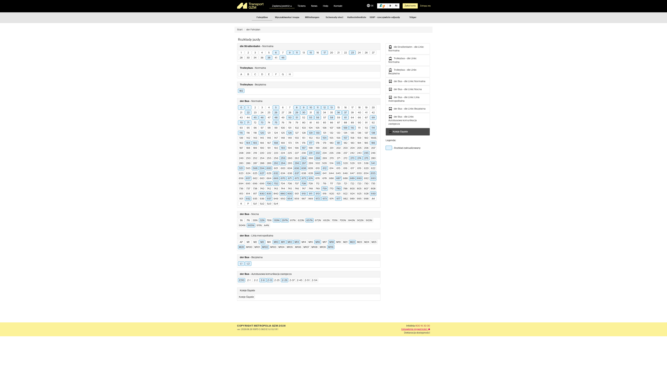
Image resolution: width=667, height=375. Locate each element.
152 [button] (311, 138)
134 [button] (345, 133)
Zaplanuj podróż (281, 6)
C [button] (255, 74)
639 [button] (310, 173)
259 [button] (283, 158)
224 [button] (283, 153)
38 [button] (268, 58)
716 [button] (324, 183)
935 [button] (255, 199)
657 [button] (248, 178)
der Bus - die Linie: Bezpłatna (409, 109)
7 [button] (282, 53)
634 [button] (283, 173)
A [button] (241, 74)
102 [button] (297, 128)
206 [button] (366, 148)
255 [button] (269, 158)
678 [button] (324, 178)
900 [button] (289, 194)
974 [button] (332, 199)
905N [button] (251, 225)
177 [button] (310, 143)
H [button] (290, 74)
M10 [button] (276, 242)
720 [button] (338, 183)
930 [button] (373, 194)
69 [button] (373, 117)
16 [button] (317, 53)
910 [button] (304, 194)
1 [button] (241, 53)
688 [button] (345, 178)
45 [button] (255, 117)
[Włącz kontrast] (390, 6)
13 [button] (304, 53)
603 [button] (283, 168)
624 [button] (248, 173)
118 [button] (255, 133)
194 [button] (290, 148)
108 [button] (338, 128)
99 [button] (276, 128)
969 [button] (310, 199)
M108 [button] (314, 247)
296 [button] (297, 163)
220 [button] (262, 153)
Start (240, 29)
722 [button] (352, 183)
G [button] (283, 74)
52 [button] (303, 117)
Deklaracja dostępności (417, 333)
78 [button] (290, 123)
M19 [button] (338, 242)
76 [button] (283, 123)
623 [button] (241, 173)
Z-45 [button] (299, 280)
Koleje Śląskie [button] (246, 297)
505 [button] (324, 163)
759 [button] (324, 189)
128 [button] (304, 133)
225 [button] (290, 153)
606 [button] (296, 168)
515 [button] (338, 163)
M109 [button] (323, 247)
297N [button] (285, 220)
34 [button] (255, 58)
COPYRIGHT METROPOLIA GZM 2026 (261, 326)
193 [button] (283, 148)
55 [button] (310, 117)
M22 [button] (352, 242)
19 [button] (366, 107)
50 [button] (289, 117)
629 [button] (269, 173)
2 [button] (248, 53)
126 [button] (290, 133)
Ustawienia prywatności (414, 329)
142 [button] (248, 138)
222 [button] (269, 153)
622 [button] (373, 168)
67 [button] (366, 117)
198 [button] (311, 148)
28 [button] (241, 58)
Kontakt (338, 6)
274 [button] (359, 158)
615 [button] (338, 168)
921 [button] (338, 194)
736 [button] (241, 189)
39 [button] (352, 112)
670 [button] (283, 178)
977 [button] (338, 199)
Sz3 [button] (269, 204)
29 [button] (296, 112)
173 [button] (290, 143)
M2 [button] (255, 242)
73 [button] (262, 123)
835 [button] (269, 194)
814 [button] (248, 194)
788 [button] (345, 189)
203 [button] (345, 148)
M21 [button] (345, 242)
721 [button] (345, 183)
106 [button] (325, 128)
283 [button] (241, 163)
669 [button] (276, 178)
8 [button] (297, 107)
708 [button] (304, 183)
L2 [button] (248, 263)
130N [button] (276, 220)
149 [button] (290, 138)
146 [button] (269, 138)
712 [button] (317, 183)
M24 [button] (366, 242)
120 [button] (262, 133)
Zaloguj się (425, 6)
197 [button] (304, 148)
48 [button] (276, 117)
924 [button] (352, 194)
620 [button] (366, 168)
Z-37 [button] (292, 280)
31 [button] (311, 112)
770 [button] (332, 189)
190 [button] (262, 148)
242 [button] (352, 153)
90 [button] (359, 123)
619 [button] (359, 168)
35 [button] (331, 112)
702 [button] (276, 183)
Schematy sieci (334, 17)
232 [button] (318, 153)
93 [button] (241, 128)
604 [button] (289, 168)
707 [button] (297, 183)
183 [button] (352, 143)
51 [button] (297, 117)
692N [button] (326, 220)
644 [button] (331, 173)
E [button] (269, 74)
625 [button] (255, 173)
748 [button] (311, 189)
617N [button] (293, 220)
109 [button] (345, 128)
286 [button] (248, 163)
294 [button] (283, 163)
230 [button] (304, 153)
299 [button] (310, 163)
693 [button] (373, 178)
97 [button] (262, 128)
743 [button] (276, 189)
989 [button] (352, 199)
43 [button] (241, 117)
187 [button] (241, 148)
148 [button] (283, 138)
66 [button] (359, 117)
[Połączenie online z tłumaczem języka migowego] (382, 6)
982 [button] (345, 199)
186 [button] (373, 143)
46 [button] (283, 58)
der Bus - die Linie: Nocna (407, 89)
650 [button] (359, 173)
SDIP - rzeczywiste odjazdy (385, 17)
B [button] (248, 74)
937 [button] (269, 199)
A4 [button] (373, 199)
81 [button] (311, 123)
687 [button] (338, 178)
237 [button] (345, 153)
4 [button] (262, 53)
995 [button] (359, 199)
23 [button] (352, 53)
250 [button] (248, 158)
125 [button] (283, 133)
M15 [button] (310, 242)
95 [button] (248, 128)
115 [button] (241, 133)
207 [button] (373, 148)
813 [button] (241, 194)
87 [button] (338, 123)
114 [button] (373, 128)
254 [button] (262, 158)
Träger (412, 17)
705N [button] (343, 220)
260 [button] (290, 158)
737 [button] (248, 189)
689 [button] (352, 178)
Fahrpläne (262, 17)
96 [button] (255, 128)
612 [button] (325, 168)
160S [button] (373, 138)
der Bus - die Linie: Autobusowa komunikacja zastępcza (402, 120)
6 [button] (276, 53)
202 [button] (338, 148)
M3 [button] (262, 242)
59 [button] (338, 117)
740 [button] (262, 189)
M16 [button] (317, 242)
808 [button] (373, 189)
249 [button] (241, 158)
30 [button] (248, 58)
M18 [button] (331, 242)
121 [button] (269, 133)
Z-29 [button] (284, 280)
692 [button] (366, 178)
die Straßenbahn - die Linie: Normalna (406, 49)
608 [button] (303, 168)
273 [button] (352, 158)
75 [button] (276, 123)
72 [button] (255, 123)
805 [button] (359, 189)
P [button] (248, 204)
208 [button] (241, 153)
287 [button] (255, 163)
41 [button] (276, 58)
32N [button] (262, 220)
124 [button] (276, 133)
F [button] (276, 74)
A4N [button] (266, 225)
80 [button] (303, 123)
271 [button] (338, 158)
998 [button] (366, 199)
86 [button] (331, 123)
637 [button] (297, 173)
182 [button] (345, 143)
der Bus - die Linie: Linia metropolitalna (403, 99)
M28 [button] (241, 247)
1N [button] (241, 220)
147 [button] (276, 138)
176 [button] (304, 143)
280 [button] (373, 158)
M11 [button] (283, 242)
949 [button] (276, 199)
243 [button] (359, 153)
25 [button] (268, 112)
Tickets (302, 6)
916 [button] (325, 194)
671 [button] (290, 178)
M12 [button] (290, 242)
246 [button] (373, 153)
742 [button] (269, 189)
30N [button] (255, 220)
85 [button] (324, 123)
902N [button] (360, 220)
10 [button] (311, 107)
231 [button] (310, 153)
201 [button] (332, 148)
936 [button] (262, 199)
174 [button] (297, 143)
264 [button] (304, 158)
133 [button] (338, 133)
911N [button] (259, 225)
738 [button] (255, 189)
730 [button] (366, 183)
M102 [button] (265, 247)
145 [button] (262, 138)
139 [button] (241, 138)
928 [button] (366, 194)
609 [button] (310, 168)
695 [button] (248, 183)
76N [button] (269, 220)
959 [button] (296, 199)
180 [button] (332, 143)
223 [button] (276, 153)
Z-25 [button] (277, 280)
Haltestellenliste (356, 17)
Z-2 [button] (256, 280)
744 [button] (283, 189)
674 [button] (311, 178)
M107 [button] (306, 247)
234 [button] (324, 153)
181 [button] (338, 143)
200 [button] (324, 148)
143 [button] (255, 138)
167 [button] (269, 143)
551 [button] (241, 168)
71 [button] (248, 123)
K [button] (241, 204)
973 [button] (325, 199)
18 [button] (359, 107)
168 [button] (276, 143)
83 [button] (317, 123)
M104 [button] (281, 247)
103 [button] (304, 128)
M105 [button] (290, 247)
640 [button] (317, 173)
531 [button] (359, 163)
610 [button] (318, 168)
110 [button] (352, 128)
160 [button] (366, 138)
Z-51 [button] (307, 280)
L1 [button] (241, 263)
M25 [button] (374, 242)
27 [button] (373, 53)
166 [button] (262, 143)
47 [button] (269, 117)
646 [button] (345, 173)
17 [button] (325, 53)
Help (325, 6)
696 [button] (255, 183)
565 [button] (248, 168)
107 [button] (331, 128)
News (314, 6)
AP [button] (241, 242)
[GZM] (251, 6)
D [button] (262, 74)
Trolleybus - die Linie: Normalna (402, 60)
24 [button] (359, 53)
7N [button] (248, 220)
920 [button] (331, 194)
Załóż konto (410, 6)
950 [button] (283, 199)
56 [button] (317, 117)
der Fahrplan (253, 29)
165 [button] (255, 143)
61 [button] (345, 117)
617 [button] (352, 168)
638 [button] (304, 173)
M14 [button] (304, 242)
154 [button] (325, 138)
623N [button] (301, 220)
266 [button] (310, 158)
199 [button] (318, 148)
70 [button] (241, 123)
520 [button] (345, 163)
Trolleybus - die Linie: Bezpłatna (402, 72)
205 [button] (359, 148)
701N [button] (334, 220)
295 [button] (290, 163)
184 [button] (359, 143)
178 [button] (317, 143)
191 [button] (269, 148)
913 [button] (318, 194)
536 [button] (366, 163)
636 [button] (290, 173)
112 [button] (366, 128)
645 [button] (338, 173)
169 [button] (283, 143)
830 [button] (262, 194)
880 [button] (283, 194)
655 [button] (373, 173)
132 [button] (331, 133)
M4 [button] (269, 242)
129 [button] (311, 133)
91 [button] (366, 123)
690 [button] (359, 178)
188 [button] (248, 148)
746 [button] (297, 189)
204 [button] (352, 148)
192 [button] (276, 148)
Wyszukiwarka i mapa (287, 17)
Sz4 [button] (276, 204)
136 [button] (359, 133)
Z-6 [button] (263, 280)
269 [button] (324, 158)
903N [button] (369, 220)
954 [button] (289, 199)
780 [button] (338, 189)
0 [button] (241, 107)
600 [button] (269, 168)
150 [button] (297, 138)
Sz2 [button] (262, 204)
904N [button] (242, 225)
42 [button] (373, 112)
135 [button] (352, 133)
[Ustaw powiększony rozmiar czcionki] (396, 6)
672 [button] (297, 178)
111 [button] (359, 128)
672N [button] (318, 220)
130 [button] (318, 133)
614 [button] (332, 168)
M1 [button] (248, 242)
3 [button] (255, 53)
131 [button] (324, 133)
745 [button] (290, 189)
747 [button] (304, 189)
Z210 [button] (241, 280)
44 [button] (248, 117)
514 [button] (332, 163)
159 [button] (359, 138)
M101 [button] (257, 247)
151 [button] (303, 138)
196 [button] (297, 148)
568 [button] (255, 168)
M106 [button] (298, 247)
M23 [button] (359, 242)
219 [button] (255, 153)
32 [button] (317, 112)
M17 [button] (325, 242)
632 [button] (276, 173)
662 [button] (255, 178)
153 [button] (318, 138)
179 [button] (324, 143)
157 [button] (345, 138)
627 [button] (262, 173)
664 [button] (269, 178)
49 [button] (283, 117)
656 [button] (241, 178)
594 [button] (262, 168)
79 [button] (296, 123)
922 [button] (345, 194)
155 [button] (332, 138)
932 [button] (248, 199)
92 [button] (373, 123)
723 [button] (359, 183)
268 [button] (317, 158)
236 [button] (338, 153)
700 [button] (269, 183)
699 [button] (262, 183)
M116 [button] (331, 247)
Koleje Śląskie (400, 132)
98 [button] (269, 128)
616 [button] (345, 168)
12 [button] (324, 107)
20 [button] (331, 53)
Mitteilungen (312, 17)
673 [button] (304, 178)
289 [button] (269, 163)
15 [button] (311, 53)
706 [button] (290, 183)
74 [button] (269, 123)
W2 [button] (241, 91)
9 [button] (290, 53)
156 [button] (338, 138)
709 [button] (310, 183)
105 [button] (318, 128)
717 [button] (331, 183)
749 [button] (318, 189)
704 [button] (283, 183)
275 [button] (366, 158)
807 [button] (366, 189)
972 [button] (318, 199)
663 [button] (262, 178)
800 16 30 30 (422, 326)
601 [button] (276, 168)
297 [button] (304, 163)
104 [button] (311, 128)
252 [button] (255, 158)
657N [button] (309, 220)
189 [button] (255, 148)
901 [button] (297, 194)
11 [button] (297, 53)
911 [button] (310, 194)
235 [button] (331, 153)
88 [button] (345, 123)
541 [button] (373, 163)
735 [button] (373, 183)
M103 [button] (273, 247)
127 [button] (297, 133)
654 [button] (366, 173)
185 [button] (366, 143)
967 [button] (304, 199)
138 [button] (373, 133)
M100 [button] (249, 247)
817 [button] (255, 194)
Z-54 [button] (314, 280)
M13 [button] (297, 242)
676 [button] (317, 178)
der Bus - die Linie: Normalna (408, 81)
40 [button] (359, 112)
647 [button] (352, 173)
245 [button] (366, 153)
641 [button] (325, 173)
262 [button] (297, 158)
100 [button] (283, 128)
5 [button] (269, 53)
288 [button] (262, 163)
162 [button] (241, 143)
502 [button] (317, 163)
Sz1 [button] (255, 204)
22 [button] (345, 53)
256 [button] (276, 158)
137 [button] (366, 133)
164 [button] (248, 143)
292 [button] (276, 163)
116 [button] (248, 133)
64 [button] (352, 117)
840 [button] (276, 194)
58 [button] (331, 117)
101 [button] (289, 128)
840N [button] (351, 220)
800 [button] (352, 189)
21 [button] (338, 53)
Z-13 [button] (269, 280)
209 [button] (248, 153)
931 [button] (241, 199)
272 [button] (345, 158)
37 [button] (345, 112)
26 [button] (366, 53)
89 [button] (352, 123)
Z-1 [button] (248, 280)
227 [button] (297, 153)
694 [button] (241, 183)
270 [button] (332, 158)
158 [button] (352, 138)
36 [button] (262, 58)
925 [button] (359, 194)
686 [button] (331, 178)
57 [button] (324, 117)
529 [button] (352, 163)
